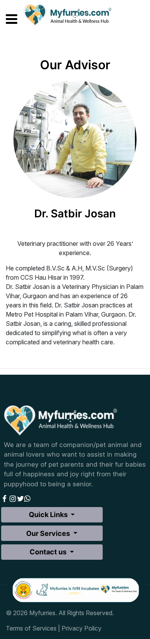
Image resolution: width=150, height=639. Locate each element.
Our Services (49, 533)
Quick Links (49, 515)
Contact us (49, 552)
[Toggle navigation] (7, 17)
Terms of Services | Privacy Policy (54, 628)
